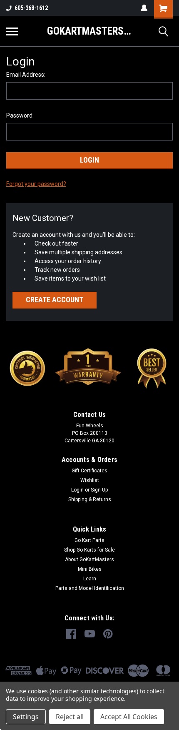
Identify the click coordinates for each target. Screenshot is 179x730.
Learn (89, 579)
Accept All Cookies (128, 716)
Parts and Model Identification (89, 588)
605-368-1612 (31, 8)
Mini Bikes (90, 569)
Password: (20, 115)
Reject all (70, 716)
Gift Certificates (89, 471)
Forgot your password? (36, 184)
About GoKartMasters (89, 559)
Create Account (54, 299)
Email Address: (25, 74)
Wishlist (89, 480)
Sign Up (99, 490)
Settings (26, 716)
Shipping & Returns (89, 499)
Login (77, 490)
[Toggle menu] (12, 31)
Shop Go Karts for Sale (89, 550)
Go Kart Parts (89, 540)
